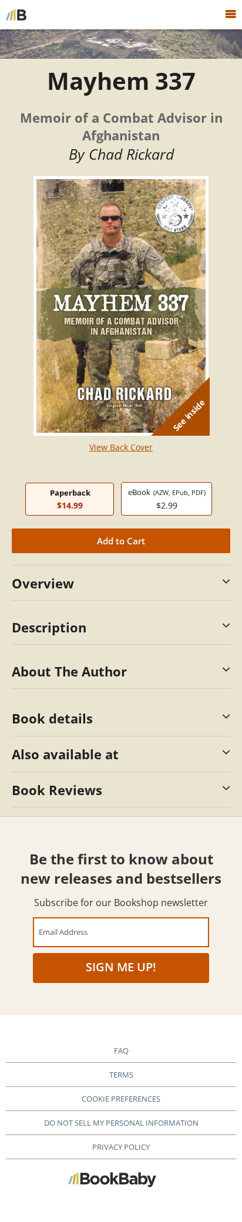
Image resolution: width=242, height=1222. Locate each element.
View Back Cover (121, 447)
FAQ (121, 1050)
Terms (121, 1074)
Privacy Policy (121, 1147)
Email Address (63, 932)
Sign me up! (121, 967)
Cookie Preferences (121, 1098)
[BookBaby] (16, 14)
